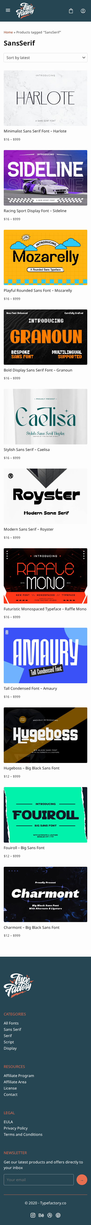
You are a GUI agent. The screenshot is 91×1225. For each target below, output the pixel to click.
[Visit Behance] (41, 1215)
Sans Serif (12, 1029)
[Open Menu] (8, 11)
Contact (11, 1094)
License (10, 1088)
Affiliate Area (15, 1081)
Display (10, 1048)
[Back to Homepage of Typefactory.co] (39, 11)
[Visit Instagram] (33, 1215)
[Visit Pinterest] (58, 1215)
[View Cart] (71, 11)
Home (8, 32)
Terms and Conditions (23, 1134)
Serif (8, 1035)
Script (9, 1041)
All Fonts (11, 1023)
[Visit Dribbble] (50, 1215)
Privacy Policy (16, 1128)
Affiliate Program (19, 1075)
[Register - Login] (83, 11)
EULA (8, 1121)
